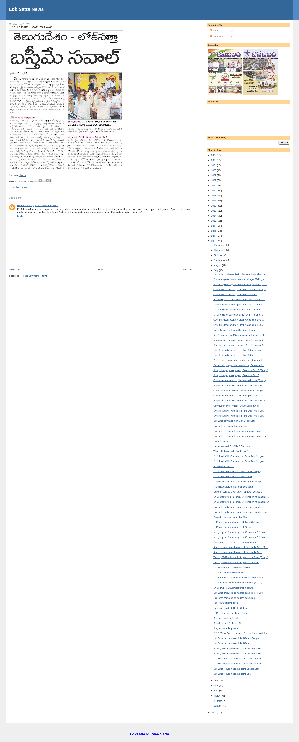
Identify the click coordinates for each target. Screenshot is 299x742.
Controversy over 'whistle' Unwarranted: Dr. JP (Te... (239, 390)
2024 (214, 165)
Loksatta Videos (221, 441)
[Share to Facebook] (47, 180)
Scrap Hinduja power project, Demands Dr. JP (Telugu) (240, 370)
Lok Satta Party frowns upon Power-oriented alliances (240, 512)
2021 (214, 180)
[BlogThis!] (40, 180)
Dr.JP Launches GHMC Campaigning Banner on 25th (239, 335)
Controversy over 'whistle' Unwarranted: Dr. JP (236, 406)
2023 (214, 170)
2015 (214, 211)
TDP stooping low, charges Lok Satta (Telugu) (236, 522)
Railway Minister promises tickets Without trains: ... (239, 648)
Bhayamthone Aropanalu (225, 628)
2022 (214, 175)
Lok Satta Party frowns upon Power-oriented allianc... (240, 507)
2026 (214, 155)
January (218, 705)
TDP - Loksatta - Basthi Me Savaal (31, 27)
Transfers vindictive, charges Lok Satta (233, 355)
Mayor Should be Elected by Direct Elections (235, 330)
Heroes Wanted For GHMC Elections (231, 446)
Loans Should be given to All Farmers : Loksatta (237, 491)
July (216, 270)
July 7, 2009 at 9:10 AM (46, 205)
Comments (217, 36)
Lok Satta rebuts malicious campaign (232, 674)
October (218, 255)
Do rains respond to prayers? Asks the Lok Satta (237, 663)
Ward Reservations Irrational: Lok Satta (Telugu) (237, 481)
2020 (214, 185)
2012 (214, 226)
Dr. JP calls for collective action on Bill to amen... (238, 309)
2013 (214, 221)
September (220, 260)
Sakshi (22, 175)
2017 (214, 200)
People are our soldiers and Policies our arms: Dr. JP (239, 400)
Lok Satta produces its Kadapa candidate (234, 598)
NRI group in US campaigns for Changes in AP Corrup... (241, 532)
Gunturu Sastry (25, 205)
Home (101, 269)
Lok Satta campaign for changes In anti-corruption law (240, 436)
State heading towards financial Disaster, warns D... (239, 340)
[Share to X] (43, 180)
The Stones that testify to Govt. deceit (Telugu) (237, 471)
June (217, 680)
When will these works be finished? (230, 451)
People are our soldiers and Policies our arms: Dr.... (239, 385)
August (218, 265)
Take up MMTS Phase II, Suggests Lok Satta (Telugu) (240, 557)
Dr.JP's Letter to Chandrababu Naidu (231, 567)
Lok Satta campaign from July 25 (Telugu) (234, 421)
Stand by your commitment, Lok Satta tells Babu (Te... (240, 547)
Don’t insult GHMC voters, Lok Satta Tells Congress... (240, 456)
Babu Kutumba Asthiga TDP (227, 623)
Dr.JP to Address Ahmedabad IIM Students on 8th (238, 577)
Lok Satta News (26, 9)
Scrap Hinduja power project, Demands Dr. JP (236, 375)
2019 (214, 190)
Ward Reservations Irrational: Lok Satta (233, 486)
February (219, 700)
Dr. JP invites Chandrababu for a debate (233, 588)
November (219, 250)
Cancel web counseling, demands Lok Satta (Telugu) (239, 289)
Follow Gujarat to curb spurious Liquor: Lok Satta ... (239, 299)
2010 (214, 236)
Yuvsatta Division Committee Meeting (232, 517)
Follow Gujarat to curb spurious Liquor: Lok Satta (237, 304)
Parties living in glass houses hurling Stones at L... (238, 360)
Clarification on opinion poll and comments (234, 542)
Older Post (187, 269)
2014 (214, 216)
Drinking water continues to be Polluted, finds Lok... (239, 411)
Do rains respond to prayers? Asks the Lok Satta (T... (240, 658)
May (216, 685)
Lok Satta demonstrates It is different (232, 643)
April (216, 690)
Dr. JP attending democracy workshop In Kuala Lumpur (241, 501)
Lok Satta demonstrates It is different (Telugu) (236, 638)
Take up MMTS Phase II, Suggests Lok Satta (236, 562)
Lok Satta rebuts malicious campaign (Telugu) (236, 668)
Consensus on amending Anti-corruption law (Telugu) (239, 380)
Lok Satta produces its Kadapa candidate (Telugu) (238, 593)
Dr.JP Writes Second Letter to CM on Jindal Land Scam (241, 633)
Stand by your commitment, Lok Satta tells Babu (237, 552)
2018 (214, 195)
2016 (214, 206)
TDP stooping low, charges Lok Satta (232, 527)
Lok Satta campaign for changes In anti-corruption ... (239, 431)
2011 (214, 231)
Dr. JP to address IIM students (228, 572)
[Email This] (37, 180)
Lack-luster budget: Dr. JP (226, 603)
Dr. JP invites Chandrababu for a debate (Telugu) (237, 582)
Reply (20, 216)
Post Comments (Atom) (35, 276)
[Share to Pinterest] (50, 180)
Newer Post (15, 269)
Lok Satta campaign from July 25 (230, 426)
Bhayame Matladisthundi (225, 618)
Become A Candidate (223, 466)
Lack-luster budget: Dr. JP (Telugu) (230, 608)
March (217, 695)
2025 (214, 160)
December (219, 245)
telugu (24, 187)
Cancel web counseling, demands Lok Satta (235, 294)
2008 (214, 712)
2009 (214, 241)
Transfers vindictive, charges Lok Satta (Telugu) (237, 350)
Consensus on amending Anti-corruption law (235, 395)
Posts (215, 30)
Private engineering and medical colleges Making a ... (240, 279)
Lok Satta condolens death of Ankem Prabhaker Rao (239, 274)
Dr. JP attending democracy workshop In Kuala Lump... (241, 496)
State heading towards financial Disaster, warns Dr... (239, 345)
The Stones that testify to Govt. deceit (232, 476)
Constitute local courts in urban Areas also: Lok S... (239, 319)
